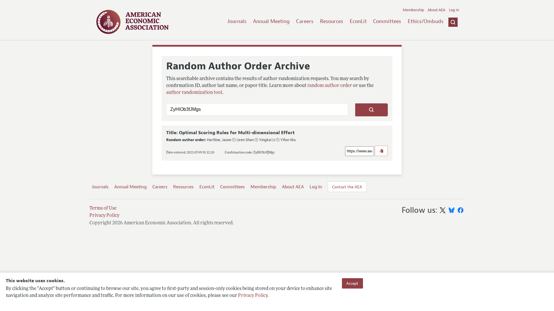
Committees (387, 21)
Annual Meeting (271, 21)
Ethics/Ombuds (425, 21)
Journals (236, 21)
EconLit (358, 21)
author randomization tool (194, 92)
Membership (413, 10)
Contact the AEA (347, 186)
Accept (352, 283)
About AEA (436, 10)
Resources (331, 21)
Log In (454, 10)
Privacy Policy (252, 295)
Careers (304, 21)
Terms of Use (103, 208)
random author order (329, 86)
